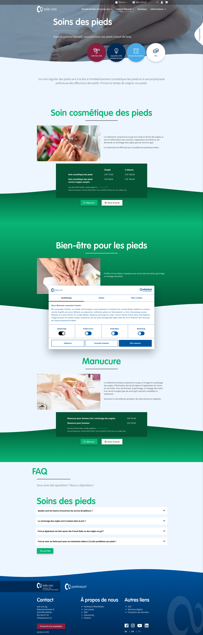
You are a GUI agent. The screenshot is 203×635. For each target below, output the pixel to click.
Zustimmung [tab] (66, 298)
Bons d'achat (141, 2)
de (126, 631)
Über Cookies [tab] (136, 298)
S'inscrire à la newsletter (51, 626)
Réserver (90, 202)
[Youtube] (138, 626)
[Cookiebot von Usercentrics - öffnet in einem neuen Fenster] (141, 290)
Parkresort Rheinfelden (94, 606)
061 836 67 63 (43, 615)
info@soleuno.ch (44, 617)
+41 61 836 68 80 (102, 187)
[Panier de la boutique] (166, 2)
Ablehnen (68, 343)
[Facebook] (126, 626)
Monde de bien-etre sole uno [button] (96, 9)
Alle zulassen (135, 343)
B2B (86, 612)
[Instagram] (131, 626)
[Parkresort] (75, 586)
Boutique (142, 9)
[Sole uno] (47, 586)
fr (139, 631)
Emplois (87, 617)
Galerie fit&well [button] (123, 9)
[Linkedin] (145, 626)
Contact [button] (45, 600)
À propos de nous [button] (99, 600)
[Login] (162, 2)
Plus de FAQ (45, 551)
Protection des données (138, 612)
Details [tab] (101, 298)
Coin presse (89, 609)
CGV (129, 606)
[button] (157, 2)
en (132, 631)
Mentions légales (135, 609)
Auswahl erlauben (101, 343)
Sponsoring (89, 615)
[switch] (88, 333)
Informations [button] (157, 9)
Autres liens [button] (137, 600)
